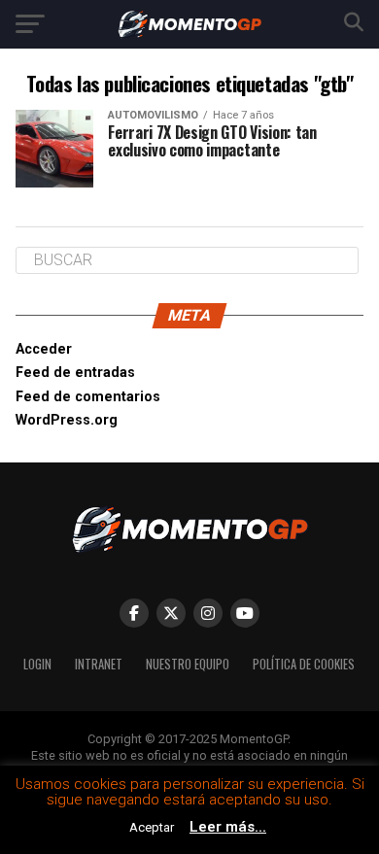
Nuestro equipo (187, 664)
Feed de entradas (75, 372)
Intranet (98, 664)
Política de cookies (304, 664)
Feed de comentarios (88, 397)
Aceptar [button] (151, 827)
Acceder (44, 349)
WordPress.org (67, 420)
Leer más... (228, 827)
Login (37, 664)
